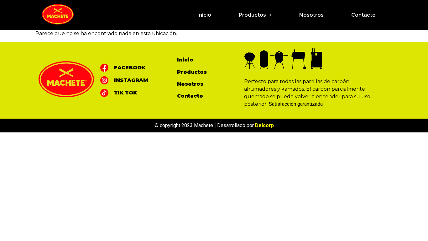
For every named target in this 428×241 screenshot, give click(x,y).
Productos (252, 15)
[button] (255, 15)
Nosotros (311, 15)
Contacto (363, 15)
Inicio (204, 15)
